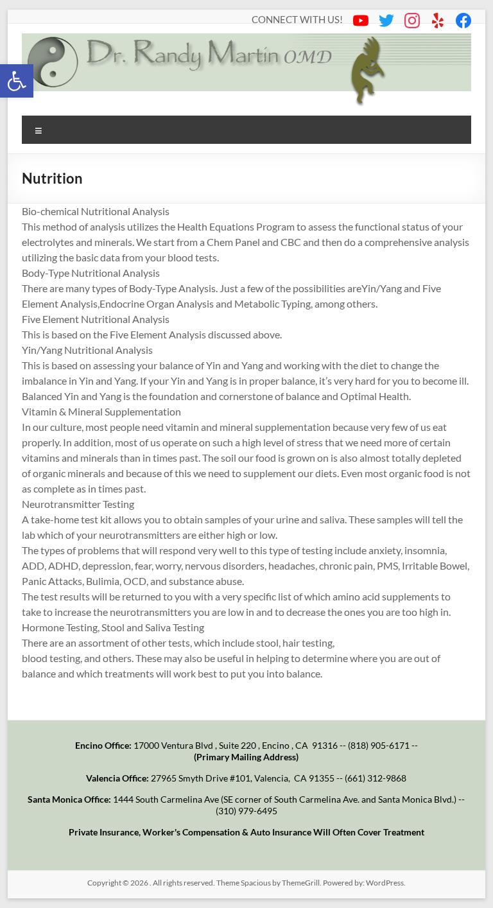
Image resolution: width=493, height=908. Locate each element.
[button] (16, 81)
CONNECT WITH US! (297, 18)
